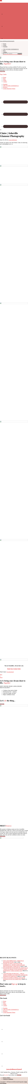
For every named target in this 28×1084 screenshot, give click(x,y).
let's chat (2, 704)
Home (4, 77)
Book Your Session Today (14, 668)
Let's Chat (2, 71)
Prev (1, 674)
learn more (2, 836)
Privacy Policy (6, 1077)
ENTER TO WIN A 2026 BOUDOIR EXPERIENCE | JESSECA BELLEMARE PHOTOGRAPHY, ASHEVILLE (14, 965)
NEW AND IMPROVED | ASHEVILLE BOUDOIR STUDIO (13, 961)
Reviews (5, 87)
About (4, 80)
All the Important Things (9, 88)
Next (1, 677)
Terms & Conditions (8, 1079)
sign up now (3, 995)
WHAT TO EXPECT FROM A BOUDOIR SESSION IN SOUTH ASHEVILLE (14, 978)
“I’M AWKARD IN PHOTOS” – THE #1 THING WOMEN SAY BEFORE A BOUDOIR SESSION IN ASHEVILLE (15, 975)
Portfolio (5, 84)
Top (1, 0)
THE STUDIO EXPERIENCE (11, 85)
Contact (5, 81)
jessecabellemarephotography (7, 41)
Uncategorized (10, 672)
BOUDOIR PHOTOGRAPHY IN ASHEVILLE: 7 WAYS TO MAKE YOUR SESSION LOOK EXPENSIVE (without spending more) (15, 969)
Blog (4, 78)
